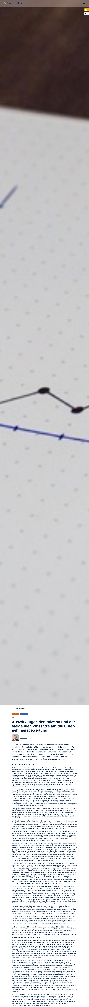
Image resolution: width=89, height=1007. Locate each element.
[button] (80, 4)
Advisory (15, 713)
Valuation (24, 713)
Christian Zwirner (23, 738)
